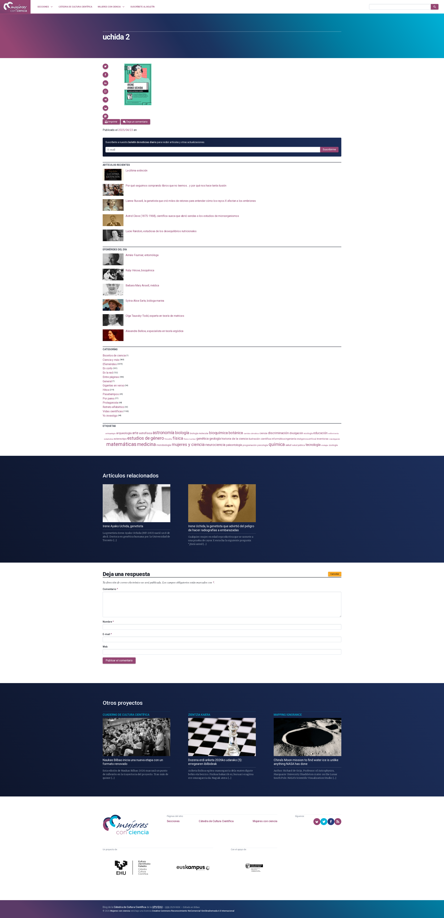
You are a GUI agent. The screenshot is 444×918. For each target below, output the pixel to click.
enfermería (333, 433)
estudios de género (145, 438)
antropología (110, 433)
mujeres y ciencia (188, 444)
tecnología (313, 445)
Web (105, 646)
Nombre (108, 621)
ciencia (263, 433)
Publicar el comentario (119, 660)
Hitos (106, 389)
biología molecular (199, 433)
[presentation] (222, 175)
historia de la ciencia (234, 438)
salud (288, 445)
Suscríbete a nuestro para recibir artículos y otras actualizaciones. (155, 142)
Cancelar (334, 574)
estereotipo (120, 438)
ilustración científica (260, 438)
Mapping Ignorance (288, 714)
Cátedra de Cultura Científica (216, 821)
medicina (146, 444)
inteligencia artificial (306, 439)
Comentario (110, 589)
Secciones (173, 821)
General (107, 381)
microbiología (163, 445)
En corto (107, 368)
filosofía (168, 439)
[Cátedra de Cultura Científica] (133, 868)
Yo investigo (110, 415)
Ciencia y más (111, 359)
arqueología (124, 433)
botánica (236, 433)
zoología (333, 445)
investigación (334, 439)
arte (135, 433)
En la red (108, 372)
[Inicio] (15, 7)
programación (250, 445)
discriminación (278, 433)
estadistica (108, 439)
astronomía (163, 432)
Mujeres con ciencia (265, 821)
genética (202, 439)
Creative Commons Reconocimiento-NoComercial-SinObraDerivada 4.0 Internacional (193, 911)
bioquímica (218, 433)
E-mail (107, 634)
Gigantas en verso (113, 385)
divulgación (296, 433)
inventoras (322, 438)
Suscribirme (329, 149)
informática (278, 438)
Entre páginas (111, 377)
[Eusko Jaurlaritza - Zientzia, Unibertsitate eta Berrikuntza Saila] (254, 868)
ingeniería (290, 438)
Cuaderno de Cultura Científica (126, 714)
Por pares (108, 398)
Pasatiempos (111, 394)
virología (324, 445)
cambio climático (251, 433)
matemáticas (121, 444)
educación (320, 433)
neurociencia (215, 445)
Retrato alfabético (113, 407)
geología (215, 438)
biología (182, 432)
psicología (262, 445)
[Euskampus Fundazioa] (193, 868)
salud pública (298, 445)
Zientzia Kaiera (199, 714)
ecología (308, 433)
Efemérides (110, 364)
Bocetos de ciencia (114, 355)
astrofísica (145, 433)
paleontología (234, 445)
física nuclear (190, 439)
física (178, 438)
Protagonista (110, 402)
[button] (105, 66)
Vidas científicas (113, 411)
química (277, 444)
